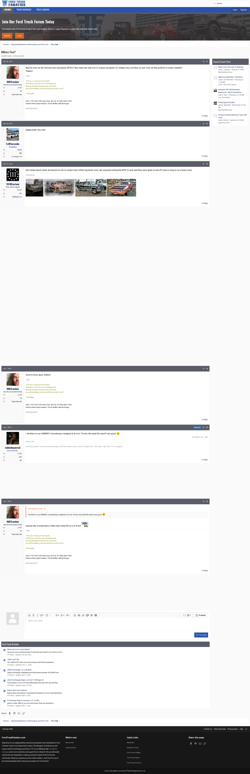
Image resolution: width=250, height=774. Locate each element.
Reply (206, 116)
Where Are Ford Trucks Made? (18, 649)
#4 (207, 369)
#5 (207, 427)
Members (130, 743)
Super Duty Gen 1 (224, 123)
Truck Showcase (23, 9)
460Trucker (7, 56)
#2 (207, 124)
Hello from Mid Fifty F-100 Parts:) (230, 77)
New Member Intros (225, 72)
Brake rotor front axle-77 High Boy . (231, 67)
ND (21, 460)
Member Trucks (133, 748)
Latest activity (70, 748)
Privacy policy (233, 729)
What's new (71, 737)
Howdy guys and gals (226, 102)
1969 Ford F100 (13, 660)
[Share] (203, 61)
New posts (69, 743)
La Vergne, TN (17, 157)
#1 (207, 61)
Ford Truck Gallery (133, 753)
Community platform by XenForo (125, 771)
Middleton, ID (17, 197)
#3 (207, 164)
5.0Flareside (12, 144)
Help (241, 729)
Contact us (208, 729)
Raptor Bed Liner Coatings (17, 690)
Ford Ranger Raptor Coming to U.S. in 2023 (23, 700)
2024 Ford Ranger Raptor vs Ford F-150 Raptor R (25, 680)
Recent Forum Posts (222, 61)
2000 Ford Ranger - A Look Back (19, 670)
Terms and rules (220, 729)
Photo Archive (42, 9)
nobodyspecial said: (35, 509)
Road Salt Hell (17, 95)
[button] (29, 615)
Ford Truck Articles (10, 644)
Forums (7, 9)
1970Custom (12, 184)
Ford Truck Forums (134, 763)
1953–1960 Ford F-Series (227, 85)
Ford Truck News (224, 97)
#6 (207, 501)
